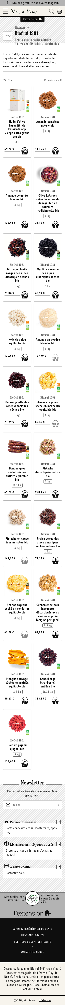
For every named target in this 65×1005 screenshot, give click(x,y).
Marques (20, 27)
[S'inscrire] (55, 804)
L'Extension (45, 1000)
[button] (5, 11)
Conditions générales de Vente (32, 929)
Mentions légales (32, 935)
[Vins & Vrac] (24, 11)
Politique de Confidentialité (32, 942)
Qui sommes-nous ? (32, 952)
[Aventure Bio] (32, 898)
